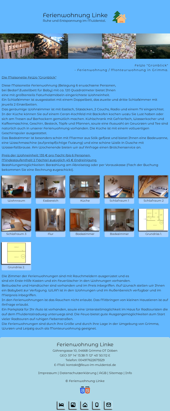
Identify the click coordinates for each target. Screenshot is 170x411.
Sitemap (116, 373)
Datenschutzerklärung (78, 373)
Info (128, 373)
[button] (61, 406)
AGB (102, 373)
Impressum (47, 373)
